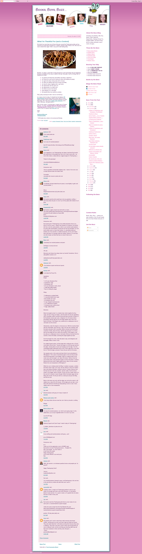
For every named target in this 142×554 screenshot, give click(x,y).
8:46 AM (46, 147)
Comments (91, 230)
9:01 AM (46, 164)
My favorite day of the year (95, 158)
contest (54, 121)
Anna (45, 518)
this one (54, 108)
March (91, 179)
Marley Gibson (47, 408)
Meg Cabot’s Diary (92, 90)
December (91, 106)
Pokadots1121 (47, 207)
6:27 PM (46, 405)
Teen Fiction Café (92, 92)
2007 (89, 188)
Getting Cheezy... (93, 133)
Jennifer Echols (91, 88)
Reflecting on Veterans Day (95, 149)
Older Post (77, 544)
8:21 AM (46, 136)
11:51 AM (46, 204)
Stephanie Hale (91, 55)
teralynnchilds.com (42, 114)
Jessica (45, 461)
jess (45, 431)
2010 (89, 104)
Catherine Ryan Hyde (93, 86)
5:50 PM (46, 496)
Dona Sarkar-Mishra (92, 50)
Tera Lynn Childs (67, 121)
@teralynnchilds (41, 115)
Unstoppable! (92, 155)
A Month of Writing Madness (95, 160)
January (91, 182)
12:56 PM (46, 237)
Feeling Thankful (93, 157)
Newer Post (42, 544)
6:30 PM (46, 418)
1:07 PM (46, 484)
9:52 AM (46, 193)
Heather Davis (91, 52)
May (90, 175)
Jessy (45, 196)
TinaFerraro (46, 139)
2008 (89, 186)
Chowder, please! (93, 135)
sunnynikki (46, 487)
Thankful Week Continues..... (96, 117)
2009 (89, 184)
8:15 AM (46, 475)
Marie (45, 240)
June (90, 173)
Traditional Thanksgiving (94, 131)
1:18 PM (46, 260)
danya (45, 150)
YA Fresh (90, 94)
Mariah (45, 420)
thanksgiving (78, 121)
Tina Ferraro (91, 58)
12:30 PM (46, 218)
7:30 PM (46, 428)
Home (60, 544)
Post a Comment (44, 538)
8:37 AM (46, 515)
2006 (89, 190)
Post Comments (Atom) (52, 547)
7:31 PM (46, 439)
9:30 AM (46, 178)
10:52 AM (46, 534)
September (92, 167)
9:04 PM (46, 458)
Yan (44, 390)
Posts (89, 227)
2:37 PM (46, 387)
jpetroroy (46, 132)
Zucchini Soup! (92, 144)
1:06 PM (46, 247)
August (91, 169)
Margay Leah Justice (49, 397)
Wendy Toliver (91, 60)
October (91, 166)
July (90, 171)
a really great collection (56, 100)
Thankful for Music (93, 114)
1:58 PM (46, 267)
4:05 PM (46, 394)
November (91, 108)
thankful (73, 121)
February (91, 181)
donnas (45, 270)
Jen (44, 499)
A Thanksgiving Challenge (95, 119)
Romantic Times (59, 121)
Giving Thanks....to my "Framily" (96, 115)
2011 (89, 103)
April (90, 177)
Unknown (46, 263)
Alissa (45, 181)
